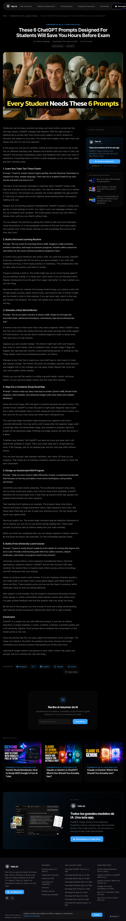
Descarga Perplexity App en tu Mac (78, 885)
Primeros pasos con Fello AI (49, 870)
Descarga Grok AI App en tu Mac (77, 889)
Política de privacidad (50, 895)
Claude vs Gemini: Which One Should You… (108, 882)
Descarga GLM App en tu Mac (76, 896)
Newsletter (104, 6)
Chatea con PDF (48, 878)
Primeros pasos (66, 6)
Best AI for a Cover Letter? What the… (107, 899)
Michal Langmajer (43, 41)
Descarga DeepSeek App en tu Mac (78, 882)
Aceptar (97, 915)
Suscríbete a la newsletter (47, 883)
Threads (60, 667)
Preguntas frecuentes (86, 6)
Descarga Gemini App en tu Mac (77, 878)
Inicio (5, 16)
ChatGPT (70, 46)
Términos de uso (48, 891)
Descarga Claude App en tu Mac (77, 875)
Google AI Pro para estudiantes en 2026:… (106, 887)
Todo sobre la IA (26, 6)
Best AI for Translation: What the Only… (108, 893)
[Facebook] (7, 898)
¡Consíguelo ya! (16, 892)
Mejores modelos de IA (46, 6)
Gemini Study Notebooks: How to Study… (107, 870)
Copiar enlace (72, 672)
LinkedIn (46, 667)
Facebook (23, 667)
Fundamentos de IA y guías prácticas (23, 16)
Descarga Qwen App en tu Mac (77, 899)
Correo (73, 667)
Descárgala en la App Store (88, 839)
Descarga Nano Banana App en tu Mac (78, 904)
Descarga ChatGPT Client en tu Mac (77, 870)
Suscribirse (80, 722)
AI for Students (57, 46)
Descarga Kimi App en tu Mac (76, 892)
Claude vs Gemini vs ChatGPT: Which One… (108, 876)
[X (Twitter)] (12, 898)
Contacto (45, 888)
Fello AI (14, 6)
